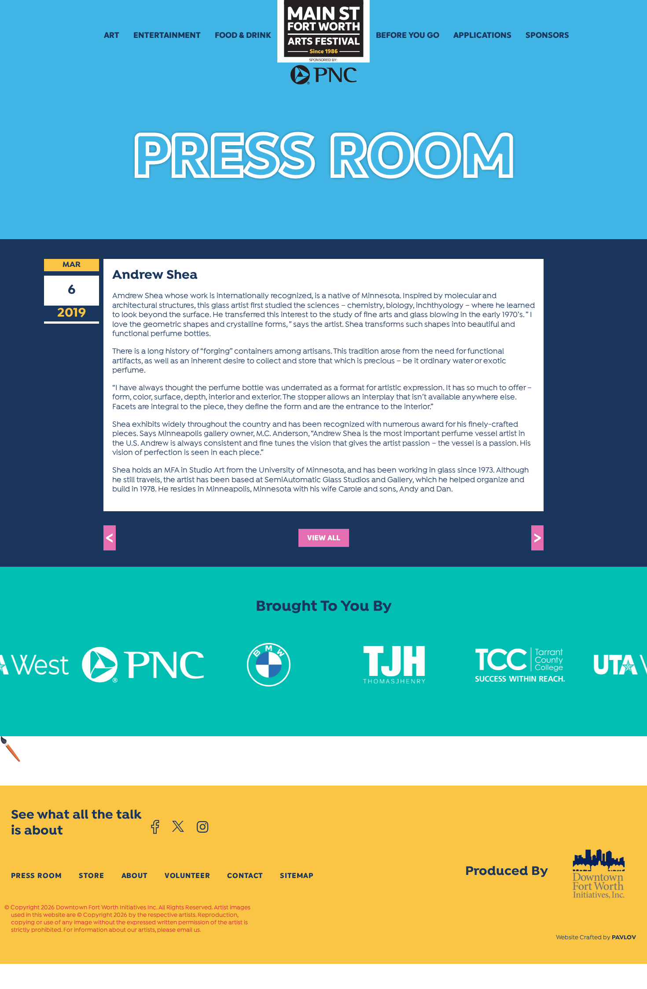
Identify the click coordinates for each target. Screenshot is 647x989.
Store (91, 875)
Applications (482, 35)
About (134, 875)
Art (111, 35)
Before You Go (407, 35)
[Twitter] (178, 827)
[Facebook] (155, 827)
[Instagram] (202, 827)
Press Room (36, 875)
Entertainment (167, 35)
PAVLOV (624, 937)
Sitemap (296, 875)
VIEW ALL (323, 537)
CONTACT (245, 875)
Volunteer (187, 875)
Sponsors (547, 35)
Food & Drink (243, 35)
